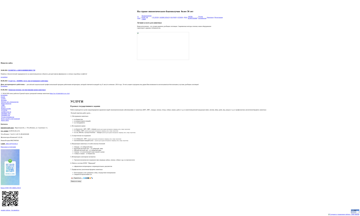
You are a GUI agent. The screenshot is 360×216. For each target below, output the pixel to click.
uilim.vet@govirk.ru (12, 143)
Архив (3, 97)
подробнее (4, 77)
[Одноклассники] (90, 178)
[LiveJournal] (92, 178)
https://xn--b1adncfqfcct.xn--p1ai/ (60, 93)
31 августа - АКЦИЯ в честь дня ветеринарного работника (28, 81)
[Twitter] (84, 178)
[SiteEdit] (94, 178)
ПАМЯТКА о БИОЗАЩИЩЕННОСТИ (21, 70)
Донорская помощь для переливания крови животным (27, 90)
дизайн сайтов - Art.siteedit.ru (10, 210)
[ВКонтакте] (86, 178)
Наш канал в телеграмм (8, 147)
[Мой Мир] (88, 178)
